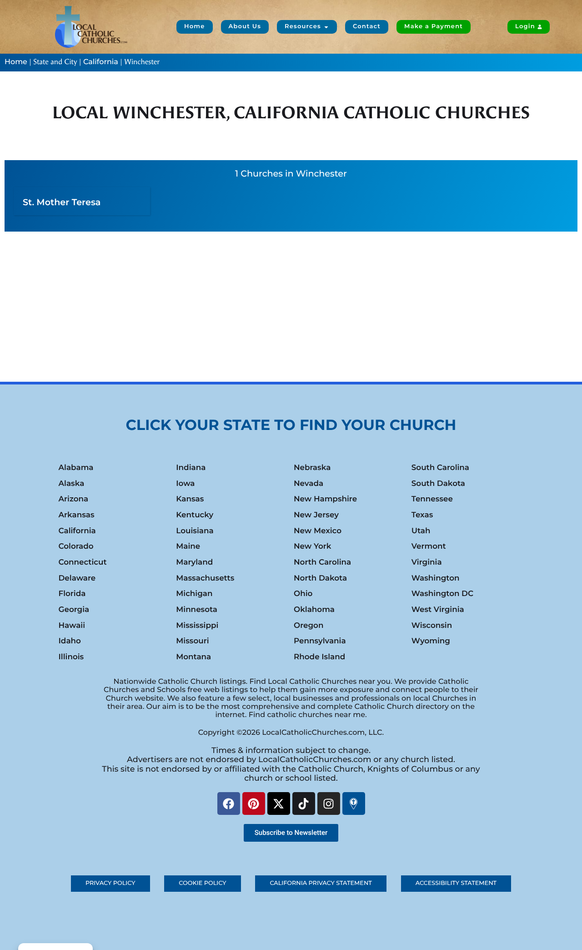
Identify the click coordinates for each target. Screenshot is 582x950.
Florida (72, 593)
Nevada (308, 483)
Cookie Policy (202, 883)
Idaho (70, 641)
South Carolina (440, 467)
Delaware (77, 578)
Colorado (76, 546)
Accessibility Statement (456, 883)
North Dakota (320, 578)
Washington (435, 578)
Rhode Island (319, 657)
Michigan (194, 593)
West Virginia (437, 609)
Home (16, 62)
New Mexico (317, 531)
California (100, 62)
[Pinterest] (253, 803)
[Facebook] (228, 803)
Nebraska (312, 467)
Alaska (72, 483)
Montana (193, 657)
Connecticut (83, 562)
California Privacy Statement (320, 883)
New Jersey (316, 515)
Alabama (76, 467)
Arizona (74, 499)
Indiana (191, 467)
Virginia (426, 562)
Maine (188, 546)
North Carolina (322, 562)
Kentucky (194, 515)
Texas (422, 515)
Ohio (303, 593)
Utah (421, 531)
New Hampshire (325, 499)
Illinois (71, 657)
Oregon (308, 625)
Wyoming (430, 641)
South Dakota (438, 483)
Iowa (185, 483)
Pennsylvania (320, 641)
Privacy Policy (110, 883)
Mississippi (197, 625)
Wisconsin (431, 625)
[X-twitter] (278, 803)
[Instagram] (328, 803)
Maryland (194, 562)
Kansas (190, 499)
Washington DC (442, 593)
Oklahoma (314, 609)
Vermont (428, 546)
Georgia (74, 609)
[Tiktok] (303, 803)
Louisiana (194, 531)
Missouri (192, 641)
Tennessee (432, 499)
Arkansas (77, 515)
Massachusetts (205, 578)
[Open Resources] (326, 26)
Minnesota (196, 609)
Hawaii (72, 625)
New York (312, 546)
